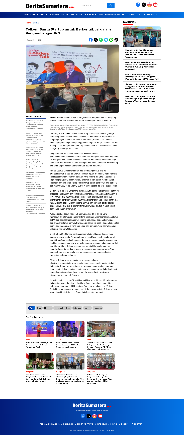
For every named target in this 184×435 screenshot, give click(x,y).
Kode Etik (125, 424)
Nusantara (98, 308)
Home (26, 15)
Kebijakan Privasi (85, 424)
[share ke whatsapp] (101, 41)
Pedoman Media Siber (50, 424)
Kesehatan (81, 15)
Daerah (40, 15)
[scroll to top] (176, 431)
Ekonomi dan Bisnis (62, 308)
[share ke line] (111, 41)
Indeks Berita (150, 15)
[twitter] (144, 6)
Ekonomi (48, 308)
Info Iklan (102, 424)
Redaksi (114, 424)
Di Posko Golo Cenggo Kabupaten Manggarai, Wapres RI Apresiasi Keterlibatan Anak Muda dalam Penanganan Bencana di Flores (141, 87)
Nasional (99, 15)
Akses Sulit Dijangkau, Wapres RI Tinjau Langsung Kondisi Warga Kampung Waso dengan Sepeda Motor (140, 99)
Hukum (90, 15)
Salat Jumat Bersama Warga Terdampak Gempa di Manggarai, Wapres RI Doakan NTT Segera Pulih (142, 76)
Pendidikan (110, 15)
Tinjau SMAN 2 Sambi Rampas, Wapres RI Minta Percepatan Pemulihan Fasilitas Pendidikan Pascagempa (139, 53)
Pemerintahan (67, 15)
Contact (138, 424)
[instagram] (150, 6)
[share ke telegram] (106, 41)
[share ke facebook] (91, 41)
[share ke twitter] (96, 41)
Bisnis (33, 15)
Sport (140, 15)
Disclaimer (68, 424)
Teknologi (130, 15)
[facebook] (138, 6)
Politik (120, 15)
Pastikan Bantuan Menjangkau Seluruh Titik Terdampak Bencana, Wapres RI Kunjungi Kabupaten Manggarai (141, 65)
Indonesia (77, 308)
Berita (36, 23)
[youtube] (155, 6)
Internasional (52, 15)
